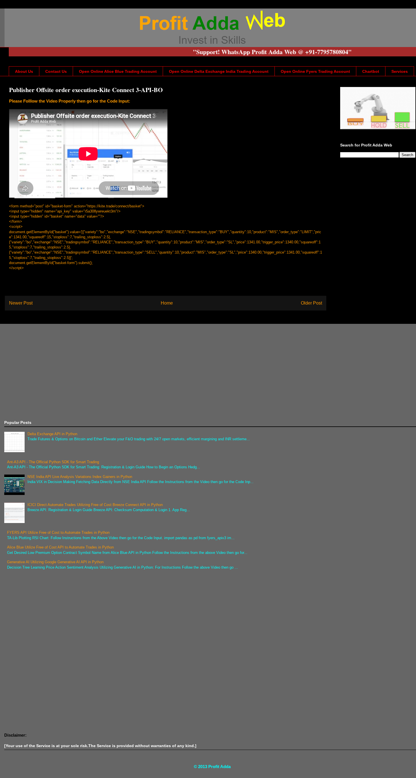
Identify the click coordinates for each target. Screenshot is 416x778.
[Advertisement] (174, 372)
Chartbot (370, 71)
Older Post (311, 303)
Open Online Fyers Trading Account (315, 71)
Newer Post (21, 303)
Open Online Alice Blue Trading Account (118, 71)
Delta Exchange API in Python (52, 434)
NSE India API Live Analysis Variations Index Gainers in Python (79, 477)
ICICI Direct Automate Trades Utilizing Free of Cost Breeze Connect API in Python (95, 505)
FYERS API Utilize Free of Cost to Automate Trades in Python (58, 532)
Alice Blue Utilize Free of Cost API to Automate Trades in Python (60, 547)
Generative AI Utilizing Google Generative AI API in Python (55, 562)
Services (399, 71)
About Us (24, 71)
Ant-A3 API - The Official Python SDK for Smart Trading (53, 462)
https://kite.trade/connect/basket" (114, 206)
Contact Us (56, 71)
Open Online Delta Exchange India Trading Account (219, 71)
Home (167, 303)
